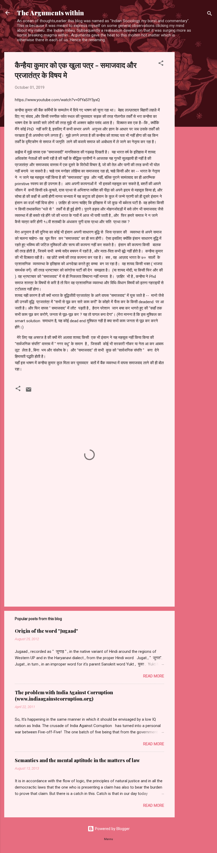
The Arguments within (50, 12)
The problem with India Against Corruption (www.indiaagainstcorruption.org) (64, 695)
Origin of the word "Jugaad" (46, 631)
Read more (153, 676)
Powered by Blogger (112, 828)
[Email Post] (28, 391)
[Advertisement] (196, 131)
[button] (161, 64)
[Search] (209, 14)
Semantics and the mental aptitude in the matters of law (77, 760)
